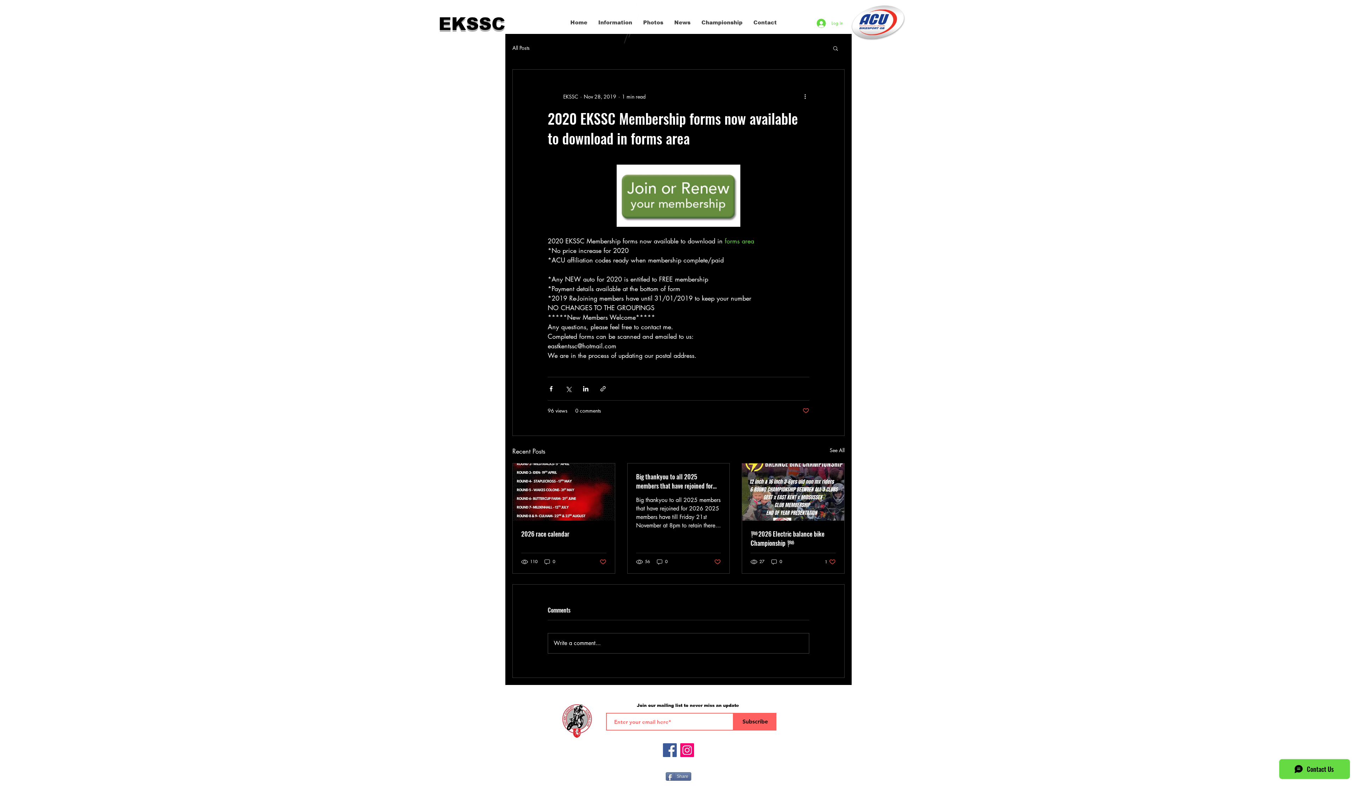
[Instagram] (687, 750)
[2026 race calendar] (564, 492)
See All (837, 450)
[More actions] (805, 96)
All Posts (521, 48)
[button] (835, 48)
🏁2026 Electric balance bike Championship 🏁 (787, 538)
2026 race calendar (545, 533)
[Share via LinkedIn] (585, 388)
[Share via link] (603, 388)
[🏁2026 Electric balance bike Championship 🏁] (793, 492)
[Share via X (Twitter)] (568, 388)
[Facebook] (670, 750)
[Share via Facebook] (551, 388)
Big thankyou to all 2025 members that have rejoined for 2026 (674, 481)
